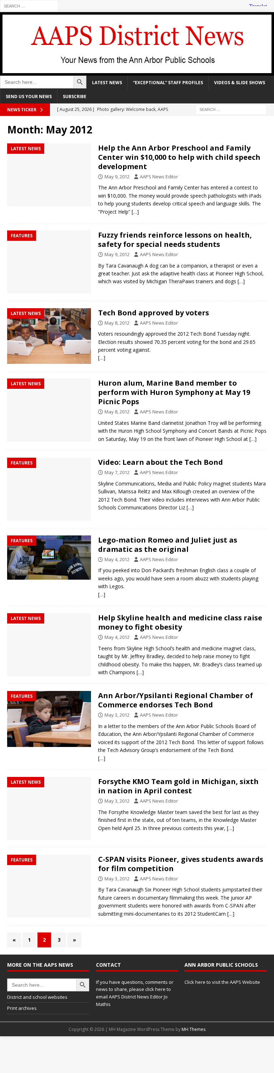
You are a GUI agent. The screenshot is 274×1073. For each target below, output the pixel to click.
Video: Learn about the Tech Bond (160, 462)
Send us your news (29, 96)
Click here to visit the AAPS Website (222, 982)
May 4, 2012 (117, 559)
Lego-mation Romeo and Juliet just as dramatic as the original (167, 544)
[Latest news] (49, 175)
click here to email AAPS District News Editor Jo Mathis (133, 996)
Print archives (22, 1008)
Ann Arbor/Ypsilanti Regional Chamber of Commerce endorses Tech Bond (175, 700)
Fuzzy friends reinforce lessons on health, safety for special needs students (175, 239)
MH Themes (194, 1029)
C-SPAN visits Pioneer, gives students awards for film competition (180, 863)
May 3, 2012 (117, 715)
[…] (135, 211)
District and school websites (37, 997)
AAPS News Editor (159, 176)
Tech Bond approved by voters (153, 312)
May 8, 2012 (117, 323)
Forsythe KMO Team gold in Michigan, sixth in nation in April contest (178, 786)
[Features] (49, 262)
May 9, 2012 (117, 176)
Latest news (107, 83)
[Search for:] (29, 5)
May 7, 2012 (117, 472)
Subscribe (74, 96)
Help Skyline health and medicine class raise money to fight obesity (180, 622)
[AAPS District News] (137, 71)
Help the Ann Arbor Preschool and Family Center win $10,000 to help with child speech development (179, 157)
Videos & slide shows (239, 83)
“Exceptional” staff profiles (168, 83)
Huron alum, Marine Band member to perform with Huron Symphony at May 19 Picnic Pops (174, 392)
